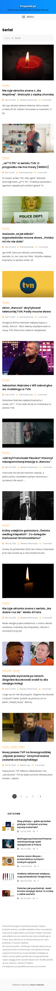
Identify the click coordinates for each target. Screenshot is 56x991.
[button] (28, 17)
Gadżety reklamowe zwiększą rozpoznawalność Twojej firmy (34, 875)
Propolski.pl (28, 6)
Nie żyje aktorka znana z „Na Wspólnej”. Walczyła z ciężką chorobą (28, 92)
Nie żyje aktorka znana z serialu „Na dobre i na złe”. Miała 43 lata (26, 610)
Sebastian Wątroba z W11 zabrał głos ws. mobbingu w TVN (27, 387)
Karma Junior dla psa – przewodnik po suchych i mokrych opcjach (30, 859)
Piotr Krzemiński (26, 172)
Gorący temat (18, 746)
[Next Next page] (40, 796)
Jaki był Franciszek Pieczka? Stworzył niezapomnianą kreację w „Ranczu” (27, 460)
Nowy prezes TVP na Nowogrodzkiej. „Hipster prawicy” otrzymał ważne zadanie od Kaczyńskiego (26, 756)
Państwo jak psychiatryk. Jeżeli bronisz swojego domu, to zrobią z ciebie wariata (35, 891)
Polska (5, 85)
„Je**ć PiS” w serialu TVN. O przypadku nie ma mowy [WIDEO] (25, 165)
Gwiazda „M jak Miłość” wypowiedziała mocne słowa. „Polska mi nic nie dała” (28, 237)
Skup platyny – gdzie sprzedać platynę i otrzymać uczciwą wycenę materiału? (34, 824)
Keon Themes (37, 984)
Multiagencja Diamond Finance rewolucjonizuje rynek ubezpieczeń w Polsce (34, 841)
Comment (46, 100)
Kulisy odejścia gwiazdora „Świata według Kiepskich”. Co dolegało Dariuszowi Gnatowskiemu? (26, 534)
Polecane (7, 670)
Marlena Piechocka (28, 100)
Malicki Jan (25, 765)
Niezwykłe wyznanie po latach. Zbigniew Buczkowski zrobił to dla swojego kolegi (25, 679)
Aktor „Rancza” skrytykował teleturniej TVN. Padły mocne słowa (26, 309)
